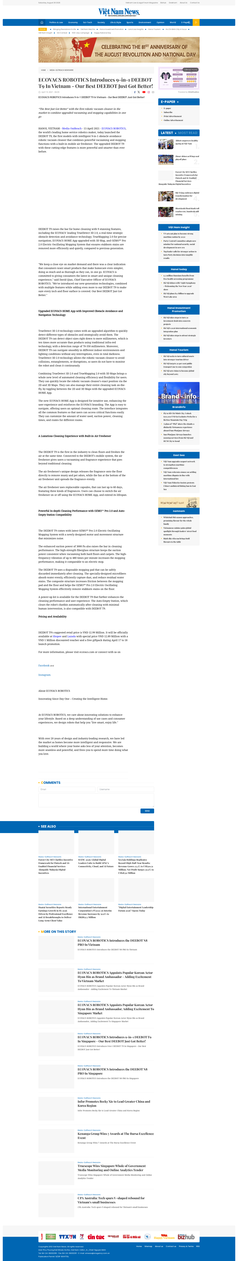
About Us (183, 3)
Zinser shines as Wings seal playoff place (187, 158)
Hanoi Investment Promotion (112, 29)
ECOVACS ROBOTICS (114, 128)
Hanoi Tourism (154, 29)
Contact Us (195, 3)
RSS (198, 1246)
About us (159, 1246)
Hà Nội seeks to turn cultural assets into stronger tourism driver (178, 358)
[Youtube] (144, 92)
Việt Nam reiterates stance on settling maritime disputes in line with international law (179, 475)
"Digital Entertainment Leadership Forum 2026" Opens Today (135, 909)
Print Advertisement (173, 116)
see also (48, 827)
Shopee (57, 636)
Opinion (160, 22)
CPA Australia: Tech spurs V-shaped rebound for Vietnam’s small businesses (111, 1200)
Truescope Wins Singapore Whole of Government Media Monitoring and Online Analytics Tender (112, 1168)
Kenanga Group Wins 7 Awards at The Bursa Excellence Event (116, 1136)
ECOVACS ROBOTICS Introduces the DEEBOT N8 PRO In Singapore (112, 1071)
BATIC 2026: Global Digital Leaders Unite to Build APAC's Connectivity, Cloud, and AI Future (96, 863)
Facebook (44, 665)
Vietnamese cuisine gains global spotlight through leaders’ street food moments (179, 531)
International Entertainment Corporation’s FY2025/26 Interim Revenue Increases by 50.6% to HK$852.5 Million (95, 912)
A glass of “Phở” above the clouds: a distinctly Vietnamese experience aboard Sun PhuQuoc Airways (178, 427)
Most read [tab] (187, 133)
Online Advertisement (173, 120)
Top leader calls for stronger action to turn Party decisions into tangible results (180, 254)
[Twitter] (139, 92)
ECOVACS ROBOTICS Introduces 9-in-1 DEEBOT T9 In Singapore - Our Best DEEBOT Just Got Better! (114, 1039)
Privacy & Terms (186, 1246)
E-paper (168, 102)
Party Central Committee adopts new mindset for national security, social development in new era (179, 244)
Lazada (71, 636)
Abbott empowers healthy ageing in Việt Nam (186, 142)
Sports (130, 22)
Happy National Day (102, 33)
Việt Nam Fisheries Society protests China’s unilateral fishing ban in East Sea (179, 486)
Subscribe (168, 112)
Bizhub (163, 3)
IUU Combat (62, 33)
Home (43, 70)
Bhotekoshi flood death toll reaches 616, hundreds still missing (187, 211)
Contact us (171, 1246)
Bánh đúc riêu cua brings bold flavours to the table (176, 540)
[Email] (153, 92)
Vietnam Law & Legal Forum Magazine (142, 3)
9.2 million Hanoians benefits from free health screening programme (178, 277)
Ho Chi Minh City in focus (176, 29)
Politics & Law (56, 22)
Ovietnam (173, 3)
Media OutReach (72, 128)
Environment (145, 22)
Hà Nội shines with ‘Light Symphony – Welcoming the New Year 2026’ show (179, 286)
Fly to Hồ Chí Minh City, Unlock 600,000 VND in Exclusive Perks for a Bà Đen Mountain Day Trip (180, 416)
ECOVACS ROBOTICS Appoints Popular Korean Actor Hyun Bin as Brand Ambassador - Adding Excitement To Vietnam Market (115, 977)
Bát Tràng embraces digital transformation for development (187, 195)
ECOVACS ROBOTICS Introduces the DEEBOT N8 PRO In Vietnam (112, 942)
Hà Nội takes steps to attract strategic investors (179, 337)
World (173, 22)
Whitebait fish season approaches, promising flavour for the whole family (178, 520)
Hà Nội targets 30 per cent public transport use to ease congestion (177, 365)
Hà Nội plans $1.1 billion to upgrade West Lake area (178, 295)
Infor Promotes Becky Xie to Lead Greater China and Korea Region (114, 1103)
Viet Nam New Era (88, 29)
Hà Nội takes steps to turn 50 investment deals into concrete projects (176, 320)
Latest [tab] (167, 133)
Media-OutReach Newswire (61, 70)
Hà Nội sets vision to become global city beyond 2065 (178, 372)
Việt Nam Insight (45, 33)
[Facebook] (135, 92)
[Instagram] (149, 92)
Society (101, 22)
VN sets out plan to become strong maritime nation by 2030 (178, 235)
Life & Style (115, 22)
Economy (73, 22)
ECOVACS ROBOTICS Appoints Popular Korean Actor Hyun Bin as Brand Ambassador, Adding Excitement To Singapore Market (116, 1009)
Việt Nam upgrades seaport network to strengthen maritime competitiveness (179, 464)
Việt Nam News (119, 12)
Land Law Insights (136, 29)
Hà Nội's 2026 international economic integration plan (180, 330)
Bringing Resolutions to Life (64, 29)
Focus (42, 29)
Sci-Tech (87, 22)
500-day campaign (80, 33)
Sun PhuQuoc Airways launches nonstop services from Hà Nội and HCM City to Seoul (178, 437)
